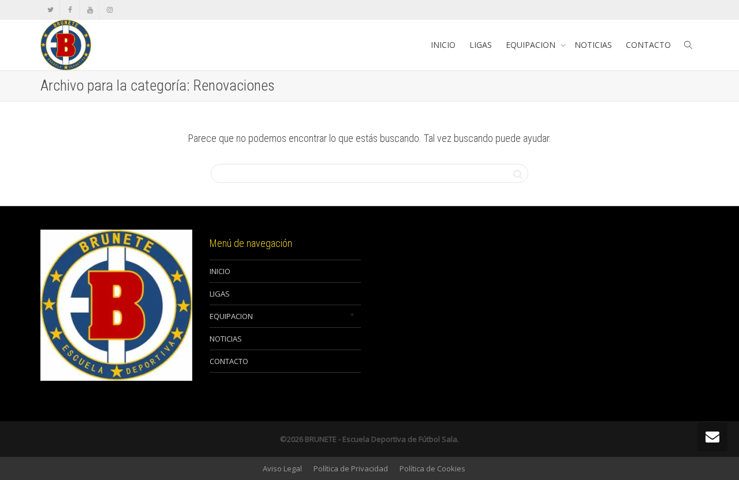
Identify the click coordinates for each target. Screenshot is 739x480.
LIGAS (480, 44)
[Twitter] (50, 9)
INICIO (443, 44)
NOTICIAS (593, 44)
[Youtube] (89, 9)
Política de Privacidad (350, 468)
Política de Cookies (432, 468)
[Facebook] (70, 9)
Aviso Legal (282, 468)
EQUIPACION (532, 44)
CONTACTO (648, 44)
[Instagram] (109, 9)
